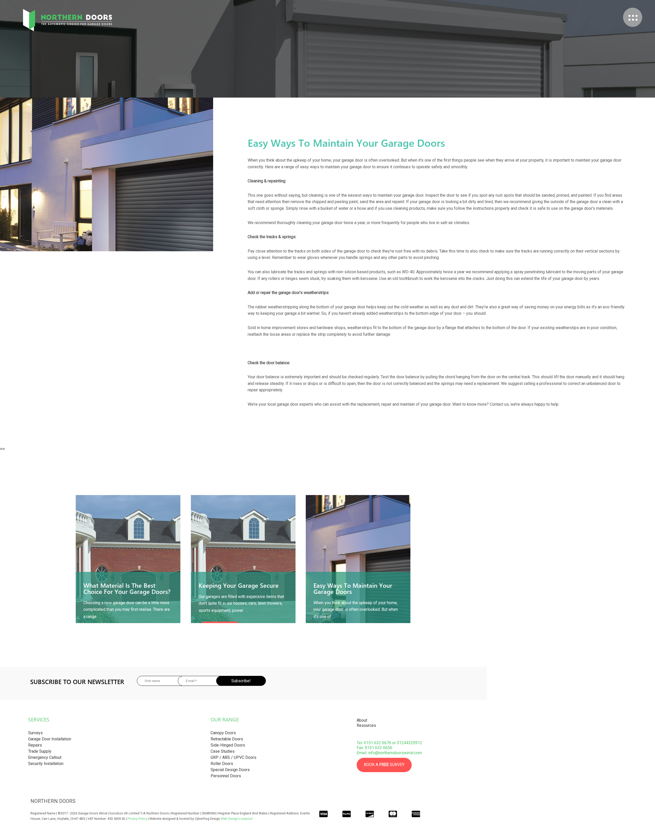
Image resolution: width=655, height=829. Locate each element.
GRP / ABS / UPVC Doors (233, 757)
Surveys (35, 732)
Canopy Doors (223, 732)
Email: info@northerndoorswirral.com (389, 752)
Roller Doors (222, 763)
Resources (366, 725)
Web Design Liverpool (237, 819)
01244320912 (409, 742)
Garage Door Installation (49, 739)
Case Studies (223, 751)
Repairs (35, 745)
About (362, 720)
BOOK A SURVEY (384, 764)
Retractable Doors (227, 739)
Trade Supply (39, 751)
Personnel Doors (226, 775)
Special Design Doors (230, 769)
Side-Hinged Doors (228, 745)
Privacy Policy (137, 819)
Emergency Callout (44, 757)
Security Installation (45, 763)
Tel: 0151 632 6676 (374, 742)
